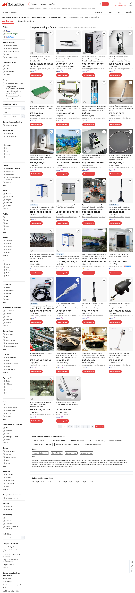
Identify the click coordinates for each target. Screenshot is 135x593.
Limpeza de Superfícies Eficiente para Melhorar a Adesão (41, 354)
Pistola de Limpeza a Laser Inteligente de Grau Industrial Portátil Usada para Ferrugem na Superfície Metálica (41, 307)
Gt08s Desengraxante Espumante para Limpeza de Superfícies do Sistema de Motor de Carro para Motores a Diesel (94, 108)
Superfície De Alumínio (96, 440)
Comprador (98, 12)
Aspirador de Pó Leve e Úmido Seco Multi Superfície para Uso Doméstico (67, 404)
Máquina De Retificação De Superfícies (67, 444)
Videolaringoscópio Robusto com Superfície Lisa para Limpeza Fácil (119, 255)
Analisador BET (7, 579)
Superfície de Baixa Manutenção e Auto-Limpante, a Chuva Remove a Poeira (42, 107)
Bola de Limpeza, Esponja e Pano (13, 585)
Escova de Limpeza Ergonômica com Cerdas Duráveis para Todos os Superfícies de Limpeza (120, 158)
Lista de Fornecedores (26, 21)
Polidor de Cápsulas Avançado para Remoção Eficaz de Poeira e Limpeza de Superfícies (68, 108)
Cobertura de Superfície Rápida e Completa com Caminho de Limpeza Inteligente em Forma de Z (41, 158)
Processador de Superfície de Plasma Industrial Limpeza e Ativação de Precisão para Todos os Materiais (93, 59)
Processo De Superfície (77, 440)
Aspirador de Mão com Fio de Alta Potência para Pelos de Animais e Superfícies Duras (119, 355)
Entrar (131, 5)
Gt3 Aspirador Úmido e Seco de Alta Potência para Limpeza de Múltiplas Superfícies (119, 208)
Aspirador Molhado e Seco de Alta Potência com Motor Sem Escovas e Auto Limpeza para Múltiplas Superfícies (93, 306)
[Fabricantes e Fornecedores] (13, 4)
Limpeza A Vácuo (86, 8)
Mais (33, 456)
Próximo (99, 427)
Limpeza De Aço (75, 8)
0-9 (33, 482)
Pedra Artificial (7, 582)
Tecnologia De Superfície (58, 440)
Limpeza (45, 8)
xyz (92, 482)
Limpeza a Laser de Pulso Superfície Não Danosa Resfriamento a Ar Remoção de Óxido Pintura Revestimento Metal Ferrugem (120, 306)
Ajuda (110, 12)
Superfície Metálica (39, 440)
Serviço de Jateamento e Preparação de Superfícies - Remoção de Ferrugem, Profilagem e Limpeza (42, 256)
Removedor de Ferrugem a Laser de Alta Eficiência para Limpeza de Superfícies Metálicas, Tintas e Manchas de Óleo (42, 208)
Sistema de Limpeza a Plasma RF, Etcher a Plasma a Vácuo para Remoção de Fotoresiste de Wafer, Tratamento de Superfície (119, 59)
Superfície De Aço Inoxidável (42, 444)
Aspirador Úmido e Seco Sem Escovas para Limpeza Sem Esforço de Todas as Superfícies (121, 108)
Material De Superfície (54, 8)
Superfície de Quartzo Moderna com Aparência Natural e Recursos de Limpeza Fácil (67, 59)
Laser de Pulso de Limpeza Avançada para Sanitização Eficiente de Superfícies (93, 158)
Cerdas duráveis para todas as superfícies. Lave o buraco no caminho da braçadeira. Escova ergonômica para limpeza (68, 306)
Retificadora (6, 588)
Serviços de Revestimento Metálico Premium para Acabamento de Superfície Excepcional (40, 405)
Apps (118, 12)
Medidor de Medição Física (11, 591)
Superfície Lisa (66, 8)
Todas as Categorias (11, 12)
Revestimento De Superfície (93, 444)
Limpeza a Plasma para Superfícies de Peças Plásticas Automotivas (67, 206)
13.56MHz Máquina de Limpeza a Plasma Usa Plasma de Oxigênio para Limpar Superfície (41, 59)
